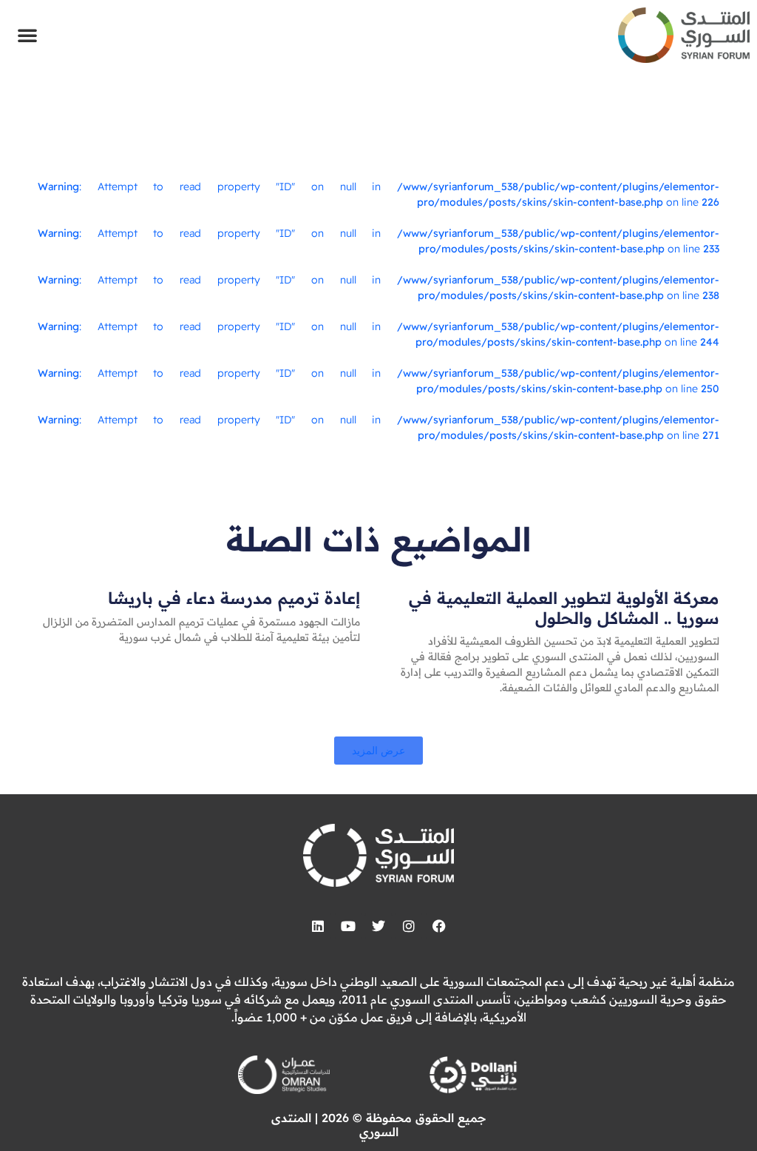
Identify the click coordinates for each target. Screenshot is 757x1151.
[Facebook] (439, 926)
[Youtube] (348, 926)
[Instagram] (409, 926)
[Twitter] (378, 926)
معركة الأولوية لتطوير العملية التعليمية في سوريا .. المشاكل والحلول (564, 608)
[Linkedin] (318, 926)
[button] (27, 34)
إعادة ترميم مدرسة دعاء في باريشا (234, 598)
